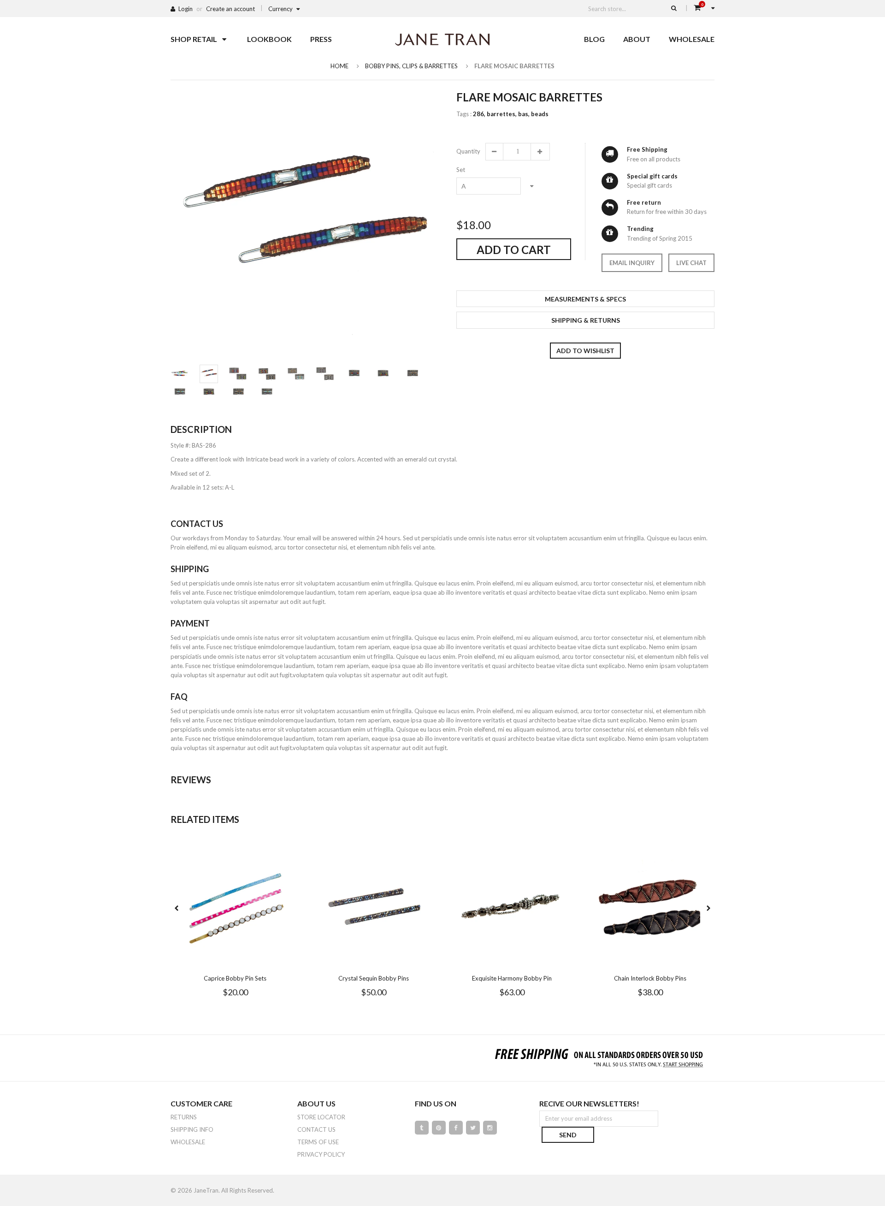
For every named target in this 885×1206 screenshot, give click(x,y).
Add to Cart (514, 249)
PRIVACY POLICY (321, 1154)
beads (540, 114)
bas (524, 114)
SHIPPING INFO (192, 1129)
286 (479, 114)
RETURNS (184, 1117)
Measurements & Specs (585, 299)
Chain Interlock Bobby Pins (650, 978)
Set (460, 169)
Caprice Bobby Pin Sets (235, 978)
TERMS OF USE (318, 1142)
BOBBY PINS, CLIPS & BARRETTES (411, 66)
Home (339, 66)
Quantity (467, 151)
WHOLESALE (188, 1142)
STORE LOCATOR (321, 1117)
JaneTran (206, 1190)
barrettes (502, 114)
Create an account (230, 8)
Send (568, 1135)
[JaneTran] (442, 39)
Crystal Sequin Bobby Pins (373, 978)
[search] (673, 8)
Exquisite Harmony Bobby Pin (512, 978)
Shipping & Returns (585, 320)
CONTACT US (316, 1129)
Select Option (262, 961)
